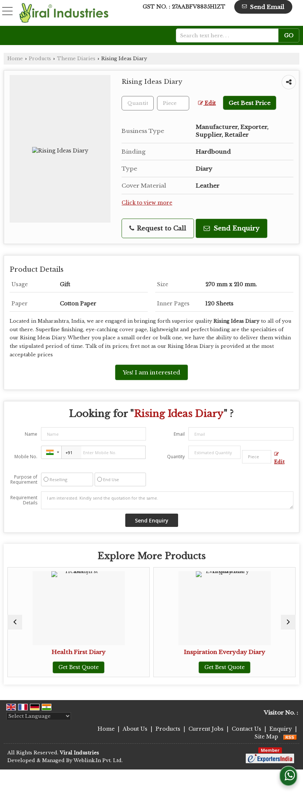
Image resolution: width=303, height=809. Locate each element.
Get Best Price (249, 102)
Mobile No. (25, 456)
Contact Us (246, 729)
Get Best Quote (78, 667)
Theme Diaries (76, 58)
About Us (135, 729)
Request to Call (160, 228)
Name (31, 434)
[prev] (14, 622)
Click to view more (147, 203)
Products (40, 58)
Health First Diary (79, 651)
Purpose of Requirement (23, 479)
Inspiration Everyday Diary (224, 651)
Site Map (266, 736)
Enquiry (280, 729)
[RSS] (290, 736)
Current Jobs (206, 729)
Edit (209, 103)
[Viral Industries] (64, 13)
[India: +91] (51, 452)
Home (15, 58)
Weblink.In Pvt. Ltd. (98, 760)
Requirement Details (23, 500)
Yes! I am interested (151, 372)
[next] (288, 622)
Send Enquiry (235, 228)
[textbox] (230, 35)
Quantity (176, 456)
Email (179, 434)
